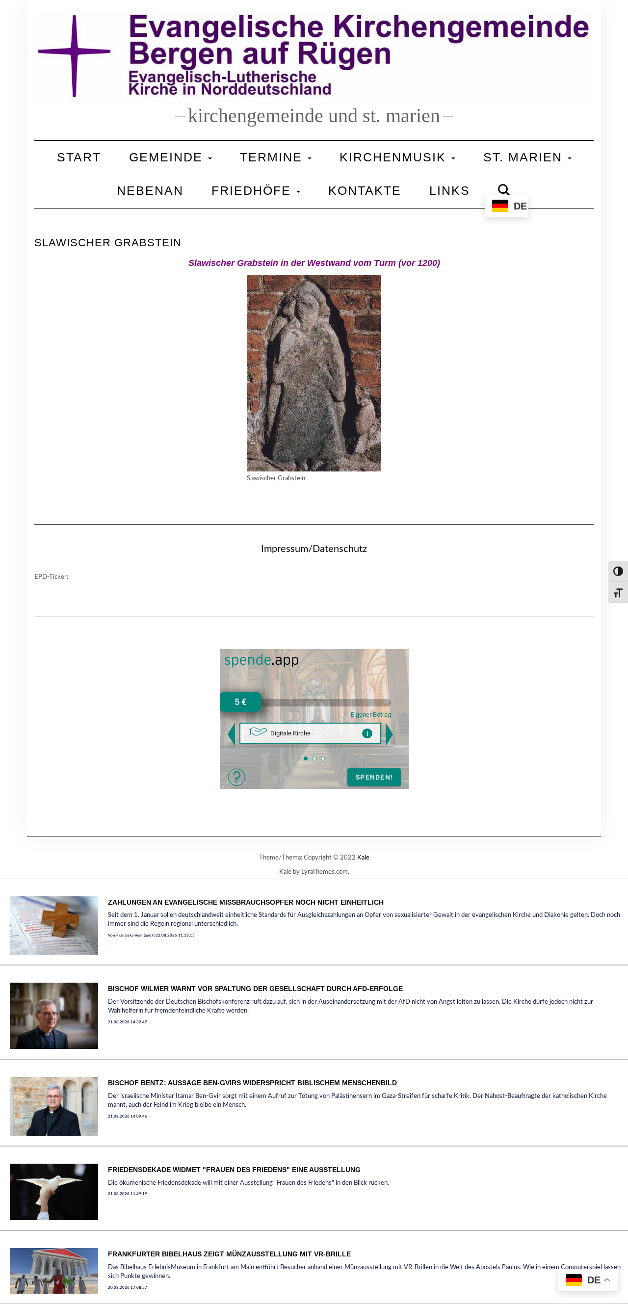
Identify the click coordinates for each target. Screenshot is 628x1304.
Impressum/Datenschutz (314, 549)
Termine (273, 157)
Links (449, 190)
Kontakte (364, 190)
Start (79, 157)
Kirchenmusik (395, 157)
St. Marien (525, 157)
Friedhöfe (253, 190)
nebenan (150, 190)
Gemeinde (168, 157)
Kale (363, 858)
